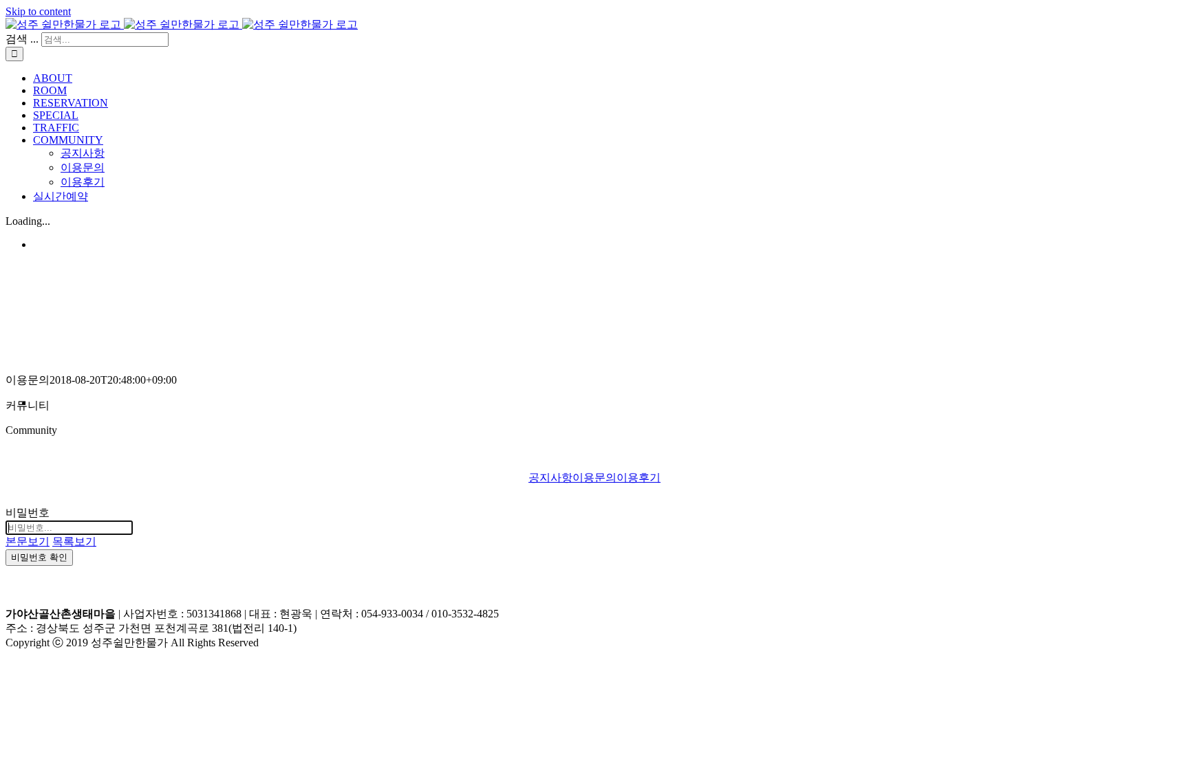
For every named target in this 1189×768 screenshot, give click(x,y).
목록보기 (74, 541)
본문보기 (28, 541)
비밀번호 (28, 512)
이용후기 (639, 477)
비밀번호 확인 (39, 557)
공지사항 (550, 477)
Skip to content (38, 11)
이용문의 (594, 477)
